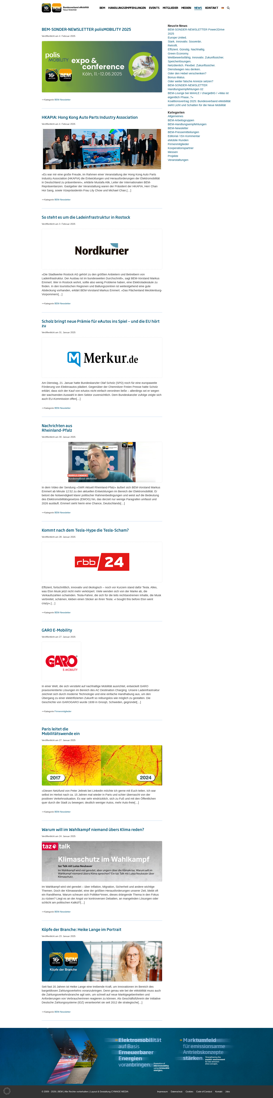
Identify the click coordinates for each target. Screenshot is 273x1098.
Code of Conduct (204, 1091)
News (198, 8)
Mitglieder (170, 8)
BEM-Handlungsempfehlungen (187, 124)
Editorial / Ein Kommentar (184, 136)
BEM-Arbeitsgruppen (181, 120)
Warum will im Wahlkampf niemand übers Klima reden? (93, 829)
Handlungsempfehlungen (127, 8)
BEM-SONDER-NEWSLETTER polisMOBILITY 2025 (86, 29)
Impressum (162, 1091)
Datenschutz (176, 1091)
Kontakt (211, 8)
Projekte (173, 156)
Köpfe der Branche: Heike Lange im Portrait (81, 929)
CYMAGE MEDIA (119, 1091)
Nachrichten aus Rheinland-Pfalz (57, 428)
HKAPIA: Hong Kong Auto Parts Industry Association (90, 117)
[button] (228, 8)
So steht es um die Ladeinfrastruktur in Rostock (86, 217)
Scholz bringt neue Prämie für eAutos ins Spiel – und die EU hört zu (101, 323)
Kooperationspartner (181, 148)
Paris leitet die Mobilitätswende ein (61, 731)
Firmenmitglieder (63, 711)
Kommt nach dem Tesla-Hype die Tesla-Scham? (85, 530)
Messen (173, 152)
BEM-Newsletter (63, 99)
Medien (186, 8)
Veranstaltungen (178, 160)
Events (154, 8)
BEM (102, 8)
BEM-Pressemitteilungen (183, 132)
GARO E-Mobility (57, 630)
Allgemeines (175, 116)
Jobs (227, 1091)
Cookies (189, 1091)
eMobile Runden (178, 140)
